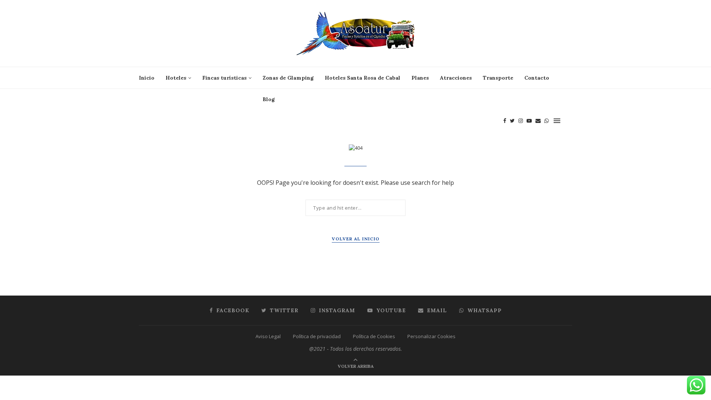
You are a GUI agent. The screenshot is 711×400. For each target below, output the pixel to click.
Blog (269, 99)
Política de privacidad (317, 336)
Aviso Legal (268, 336)
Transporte (498, 77)
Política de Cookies (374, 336)
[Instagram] (520, 120)
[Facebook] (504, 120)
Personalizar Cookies (431, 336)
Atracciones (456, 77)
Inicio (146, 77)
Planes (420, 77)
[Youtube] (529, 120)
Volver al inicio (356, 238)
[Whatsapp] (546, 120)
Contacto (536, 77)
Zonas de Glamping (288, 77)
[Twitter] (512, 120)
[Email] (538, 120)
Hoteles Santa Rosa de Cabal (362, 77)
